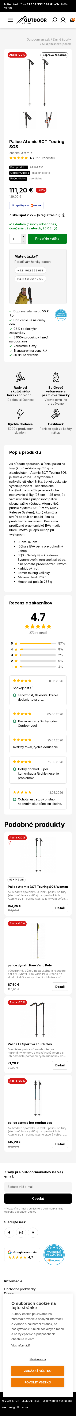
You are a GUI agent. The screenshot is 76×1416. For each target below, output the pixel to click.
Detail (60, 908)
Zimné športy (62, 39)
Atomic (26, 153)
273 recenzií (38, 632)
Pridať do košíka (47, 238)
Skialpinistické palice (56, 44)
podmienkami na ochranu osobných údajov (33, 1210)
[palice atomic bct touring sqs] (38, 1099)
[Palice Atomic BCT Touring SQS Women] (38, 855)
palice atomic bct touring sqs (30, 1122)
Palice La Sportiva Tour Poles (30, 1044)
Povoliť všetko (37, 1382)
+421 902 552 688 (30, 270)
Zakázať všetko (38, 1371)
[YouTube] (33, 1233)
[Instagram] (21, 1233)
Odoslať (38, 1198)
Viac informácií (20, 1345)
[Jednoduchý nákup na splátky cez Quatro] (26, 205)
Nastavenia (38, 1359)
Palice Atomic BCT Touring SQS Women (38, 886)
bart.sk (24, 1407)
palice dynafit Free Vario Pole (30, 965)
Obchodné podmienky (20, 1289)
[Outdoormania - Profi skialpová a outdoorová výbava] (31, 19)
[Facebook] (9, 1233)
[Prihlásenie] (63, 20)
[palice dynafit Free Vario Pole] (38, 941)
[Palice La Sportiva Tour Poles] (38, 1020)
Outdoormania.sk (38, 39)
